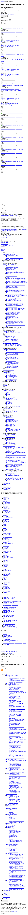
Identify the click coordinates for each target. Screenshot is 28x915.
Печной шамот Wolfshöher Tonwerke (12, 471)
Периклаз (8, 273)
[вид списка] (1, 16)
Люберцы (5, 547)
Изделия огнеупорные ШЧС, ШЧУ (14, 309)
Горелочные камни (11, 299)
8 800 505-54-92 (4, 237)
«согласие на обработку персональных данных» (14, 230)
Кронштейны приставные (12, 466)
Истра (4, 524)
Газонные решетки (11, 443)
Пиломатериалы (7, 416)
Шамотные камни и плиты (12, 475)
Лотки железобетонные (12, 358)
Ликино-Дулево (7, 540)
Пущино (5, 564)
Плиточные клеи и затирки (13, 406)
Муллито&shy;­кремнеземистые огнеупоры (16, 282)
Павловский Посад (8, 557)
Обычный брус (10, 419)
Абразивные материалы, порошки (14, 304)
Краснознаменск (7, 537)
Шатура (5, 584)
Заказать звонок (4, 244)
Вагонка (8, 428)
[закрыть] (1, 22)
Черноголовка (6, 582)
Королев (5, 530)
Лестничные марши (11, 357)
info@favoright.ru (8, 235)
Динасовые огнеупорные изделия (14, 294)
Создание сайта (11, 671)
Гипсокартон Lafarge (11, 380)
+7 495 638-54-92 (13, 651)
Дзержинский (6, 508)
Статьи (5, 484)
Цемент (8, 401)
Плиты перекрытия (11, 361)
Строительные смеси (11, 399)
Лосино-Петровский (8, 543)
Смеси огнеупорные (11, 268)
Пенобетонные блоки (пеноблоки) (14, 332)
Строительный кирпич (12, 340)
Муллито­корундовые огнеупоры (14, 283)
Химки (5, 579)
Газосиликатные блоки (9, 254)
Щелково (5, 586)
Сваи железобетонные (11, 367)
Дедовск (5, 507)
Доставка (5, 485)
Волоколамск (6, 502)
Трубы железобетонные (12, 363)
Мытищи (5, 550)
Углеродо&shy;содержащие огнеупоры (15, 290)
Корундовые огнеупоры (12, 289)
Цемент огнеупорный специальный (15, 272)
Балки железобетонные (12, 350)
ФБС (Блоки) (9, 364)
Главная (2, 1)
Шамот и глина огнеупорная (13, 270)
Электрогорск (6, 587)
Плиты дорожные (10, 359)
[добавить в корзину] (1, 37)
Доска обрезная (10, 424)
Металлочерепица (10, 435)
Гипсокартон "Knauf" (11, 379)
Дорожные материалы (8, 439)
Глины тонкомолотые (11, 307)
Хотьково (5, 580)
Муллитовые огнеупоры (12, 287)
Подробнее (14, 911)
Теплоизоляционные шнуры (13, 312)
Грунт (7, 392)
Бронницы (6, 498)
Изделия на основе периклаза (13, 291)
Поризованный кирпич (12, 339)
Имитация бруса (10, 431)
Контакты (5, 489)
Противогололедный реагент (10, 343)
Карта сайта (6, 644)
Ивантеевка (6, 522)
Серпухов (5, 571)
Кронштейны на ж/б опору (12, 469)
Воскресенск (6, 503)
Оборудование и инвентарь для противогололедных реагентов (14, 346)
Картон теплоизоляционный (13, 310)
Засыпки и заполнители (12, 274)
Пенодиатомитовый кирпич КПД (14, 303)
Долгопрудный (7, 511)
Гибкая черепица (10, 437)
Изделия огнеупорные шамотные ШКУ (16, 308)
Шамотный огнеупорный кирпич (14, 300)
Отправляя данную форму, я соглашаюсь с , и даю (14, 228)
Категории (5, 16)
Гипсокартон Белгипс (11, 376)
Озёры (5, 555)
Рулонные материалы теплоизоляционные (16, 295)
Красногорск (6, 534)
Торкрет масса (9, 277)
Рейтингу (11, 14)
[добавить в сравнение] (1, 38)
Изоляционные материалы (12, 480)
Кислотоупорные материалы (13, 292)
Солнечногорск (7, 573)
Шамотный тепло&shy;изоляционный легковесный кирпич (15, 285)
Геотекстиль (9, 442)
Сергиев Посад (7, 570)
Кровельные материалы (9, 434)
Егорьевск (5, 516)
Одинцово (6, 553)
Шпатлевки (9, 403)
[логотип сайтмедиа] (2, 670)
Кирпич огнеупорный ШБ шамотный (15, 280)
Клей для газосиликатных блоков (14, 258)
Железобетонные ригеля (12, 354)
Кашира (5, 525)
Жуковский (6, 519)
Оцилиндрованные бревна (12, 430)
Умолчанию (3, 14)
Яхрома (5, 592)
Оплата (5, 634)
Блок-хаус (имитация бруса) (13, 429)
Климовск (5, 526)
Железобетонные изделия (9, 349)
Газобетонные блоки (8, 261)
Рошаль (5, 568)
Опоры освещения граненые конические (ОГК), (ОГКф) (16, 855)
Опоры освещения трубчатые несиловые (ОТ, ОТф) (16, 864)
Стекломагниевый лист (9, 383)
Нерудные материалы (8, 390)
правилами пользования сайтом (9, 215)
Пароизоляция (6, 408)
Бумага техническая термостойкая (14, 305)
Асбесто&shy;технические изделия (14, 321)
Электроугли (6, 589)
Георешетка (9, 440)
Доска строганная (10, 422)
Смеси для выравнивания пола (13, 404)
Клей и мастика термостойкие (13, 298)
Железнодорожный (8, 517)
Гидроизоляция (7, 413)
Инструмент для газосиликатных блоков (16, 256)
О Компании (6, 488)
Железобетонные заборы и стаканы (15, 352)
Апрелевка (6, 495)
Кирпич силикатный (11, 336)
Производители (7, 483)
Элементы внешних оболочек (13, 479)
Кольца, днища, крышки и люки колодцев (16, 355)
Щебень (8, 394)
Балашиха (5, 497)
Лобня (5, 542)
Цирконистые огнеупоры (12, 313)
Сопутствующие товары (12, 317)
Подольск (5, 560)
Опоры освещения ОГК (9, 446)
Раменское (6, 565)
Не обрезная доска (10, 425)
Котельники (6, 531)
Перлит (8, 318)
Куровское (6, 539)
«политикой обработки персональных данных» (12, 228)
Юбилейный (6, 591)
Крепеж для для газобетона (13, 259)
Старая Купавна (7, 574)
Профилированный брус (12, 420)
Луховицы (6, 544)
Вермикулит (9, 319)
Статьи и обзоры (7, 636)
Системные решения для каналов (14, 478)
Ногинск (5, 552)
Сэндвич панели (7, 388)
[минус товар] (1, 65)
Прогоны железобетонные (12, 362)
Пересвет (5, 559)
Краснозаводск (7, 535)
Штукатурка (9, 402)
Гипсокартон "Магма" (11, 374)
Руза (4, 569)
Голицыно (5, 506)
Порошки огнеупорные (12, 267)
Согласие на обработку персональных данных (14, 643)
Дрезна (5, 513)
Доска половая (9, 426)
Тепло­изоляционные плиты (13, 296)
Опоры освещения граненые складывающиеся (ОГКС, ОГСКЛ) (14, 461)
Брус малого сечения (11, 421)
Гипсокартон (6, 372)
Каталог (3, 246)
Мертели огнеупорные (11, 265)
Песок (7, 393)
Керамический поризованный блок (12, 328)
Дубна (5, 515)
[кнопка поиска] (14, 241)
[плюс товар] (16, 65)
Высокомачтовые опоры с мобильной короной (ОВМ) (16, 861)
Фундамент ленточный (12, 366)
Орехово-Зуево (7, 556)
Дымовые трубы (10, 473)
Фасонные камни (10, 474)
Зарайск (5, 520)
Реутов (5, 566)
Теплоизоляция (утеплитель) (10, 411)
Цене (8, 14)
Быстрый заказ (4, 900)
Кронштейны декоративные (13, 468)
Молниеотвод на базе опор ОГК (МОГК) (16, 462)
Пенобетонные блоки (8, 331)
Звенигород (6, 521)
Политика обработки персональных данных (14, 641)
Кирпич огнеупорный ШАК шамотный (16, 281)
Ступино (5, 575)
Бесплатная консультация (7, 245)
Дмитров (5, 510)
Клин (4, 528)
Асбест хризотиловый (11, 276)
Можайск (5, 548)
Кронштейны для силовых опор (14, 464)
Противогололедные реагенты (13, 344)
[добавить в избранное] (2, 38)
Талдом (5, 577)
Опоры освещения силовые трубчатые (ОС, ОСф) (16, 866)
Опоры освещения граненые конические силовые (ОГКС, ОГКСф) (16, 450)
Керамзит (8, 395)
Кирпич (5, 335)
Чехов (4, 583)
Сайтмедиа (3, 671)
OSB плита (6, 385)
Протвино (5, 561)
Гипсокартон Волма (11, 377)
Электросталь (6, 588)
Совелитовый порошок (12, 314)
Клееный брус (9, 417)
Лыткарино (6, 546)
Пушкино (5, 562)
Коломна (5, 529)
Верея (4, 499)
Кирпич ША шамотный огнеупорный (15, 278)
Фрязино (5, 578)
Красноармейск (7, 533)
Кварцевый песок (10, 316)
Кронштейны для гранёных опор (14, 465)
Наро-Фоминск (7, 551)
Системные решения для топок (14, 477)
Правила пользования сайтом (10, 640)
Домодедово (6, 512)
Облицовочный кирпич (12, 337)
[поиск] (1, 240)
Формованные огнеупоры (12, 301)
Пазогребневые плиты (8, 370)
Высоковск (6, 504)
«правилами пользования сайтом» (9, 227)
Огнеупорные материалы (9, 264)
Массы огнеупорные (11, 269)
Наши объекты (7, 487)
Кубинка (5, 538)
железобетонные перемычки (13, 353)
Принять (3, 913)
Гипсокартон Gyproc (11, 375)
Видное (5, 501)
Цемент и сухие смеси (8, 398)
